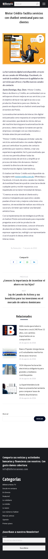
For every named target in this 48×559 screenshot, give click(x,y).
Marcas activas (8, 516)
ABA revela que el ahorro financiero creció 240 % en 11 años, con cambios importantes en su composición (32, 332)
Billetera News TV (9, 484)
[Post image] (10, 330)
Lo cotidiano (7, 500)
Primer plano (9, 40)
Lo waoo (8, 36)
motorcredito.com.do (24, 176)
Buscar (6, 414)
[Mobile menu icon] (43, 3)
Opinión (6, 519)
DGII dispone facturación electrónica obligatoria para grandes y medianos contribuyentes (31, 370)
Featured (6, 496)
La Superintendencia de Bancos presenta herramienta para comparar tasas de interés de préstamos (32, 389)
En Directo (6, 492)
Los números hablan (11, 512)
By (16, 248)
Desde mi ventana (10, 488)
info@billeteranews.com (15, 469)
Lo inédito (6, 504)
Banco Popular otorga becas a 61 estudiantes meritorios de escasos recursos (31, 352)
